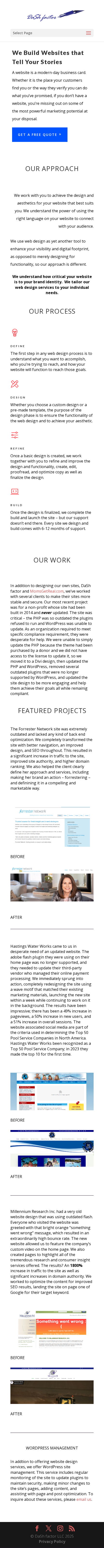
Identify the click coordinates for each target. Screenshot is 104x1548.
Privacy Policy (52, 1541)
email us (83, 1499)
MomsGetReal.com (47, 591)
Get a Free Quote (37, 134)
